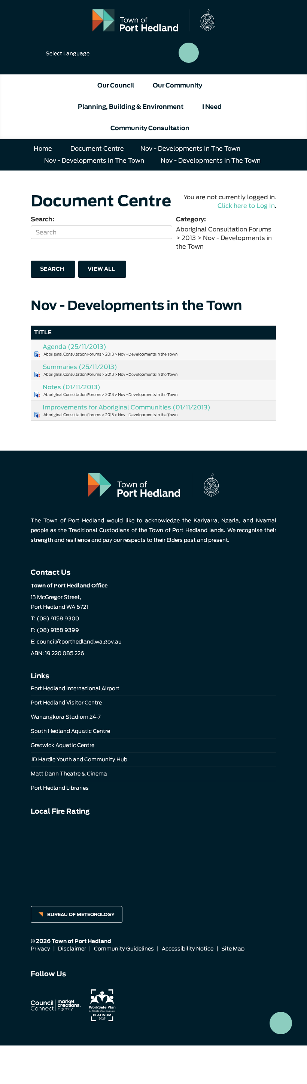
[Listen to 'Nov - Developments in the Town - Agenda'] (37, 354)
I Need (212, 106)
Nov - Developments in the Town (190, 148)
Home (43, 148)
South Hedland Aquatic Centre (70, 731)
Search (52, 269)
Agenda (74, 346)
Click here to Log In (246, 205)
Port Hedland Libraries (60, 788)
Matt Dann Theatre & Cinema (69, 774)
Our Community (177, 85)
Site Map (232, 949)
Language (67, 53)
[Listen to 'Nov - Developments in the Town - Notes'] (37, 394)
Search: (42, 219)
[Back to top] (281, 1023)
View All (101, 269)
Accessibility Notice (187, 949)
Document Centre (97, 148)
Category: (191, 219)
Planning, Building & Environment (130, 106)
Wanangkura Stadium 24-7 (66, 717)
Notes (71, 387)
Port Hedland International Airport (75, 688)
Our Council (115, 85)
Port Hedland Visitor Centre (66, 703)
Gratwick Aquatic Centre (62, 745)
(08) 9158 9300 (58, 618)
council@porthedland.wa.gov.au (79, 642)
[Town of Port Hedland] (153, 20)
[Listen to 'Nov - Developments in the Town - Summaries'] (37, 374)
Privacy (40, 949)
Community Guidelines (124, 949)
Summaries (80, 367)
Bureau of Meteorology (81, 914)
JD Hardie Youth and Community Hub (79, 759)
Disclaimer (72, 949)
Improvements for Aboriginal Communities (126, 407)
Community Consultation (149, 128)
